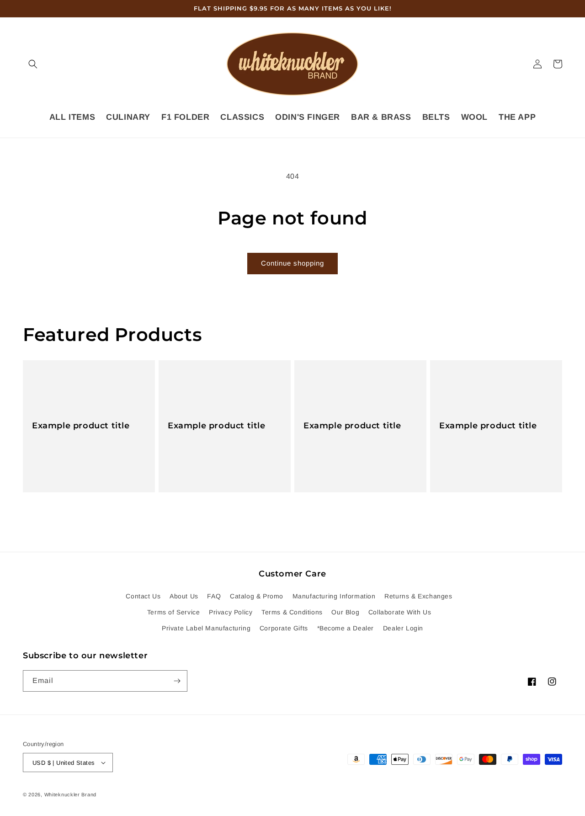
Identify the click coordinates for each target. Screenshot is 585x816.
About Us (184, 596)
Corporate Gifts (284, 628)
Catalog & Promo (256, 596)
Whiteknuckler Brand (70, 794)
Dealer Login (403, 628)
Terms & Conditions (292, 612)
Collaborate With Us (399, 612)
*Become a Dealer (345, 628)
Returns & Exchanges (418, 596)
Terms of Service (173, 612)
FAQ (214, 596)
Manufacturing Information (334, 596)
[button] (33, 64)
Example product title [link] (81, 426)
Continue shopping (292, 263)
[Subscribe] (177, 681)
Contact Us (143, 596)
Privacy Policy (230, 612)
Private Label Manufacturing (206, 628)
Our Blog (345, 612)
